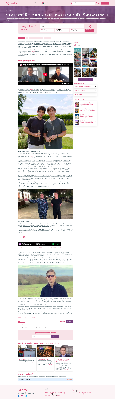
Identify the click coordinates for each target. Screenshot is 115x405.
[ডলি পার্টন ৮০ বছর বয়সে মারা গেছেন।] (85, 53)
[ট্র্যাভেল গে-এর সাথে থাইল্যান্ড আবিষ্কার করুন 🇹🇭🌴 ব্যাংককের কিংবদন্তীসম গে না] (93, 53)
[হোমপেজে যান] (12, 3)
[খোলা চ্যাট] (99, 3)
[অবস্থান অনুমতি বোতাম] (71, 3)
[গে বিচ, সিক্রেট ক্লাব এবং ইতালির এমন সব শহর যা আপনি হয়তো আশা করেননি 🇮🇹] (77, 53)
